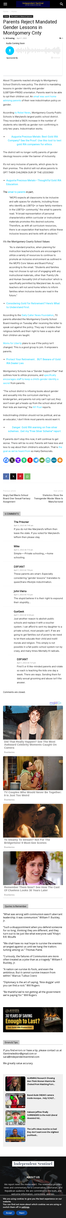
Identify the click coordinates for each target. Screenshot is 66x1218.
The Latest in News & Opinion (21, 16)
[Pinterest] (20, 476)
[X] (12, 460)
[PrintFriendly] (48, 460)
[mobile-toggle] (5, 4)
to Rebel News (23, 112)
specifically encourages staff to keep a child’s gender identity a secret (30, 379)
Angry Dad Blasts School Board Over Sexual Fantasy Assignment (16, 498)
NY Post (37, 407)
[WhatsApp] (27, 476)
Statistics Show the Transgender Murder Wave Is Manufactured (48, 498)
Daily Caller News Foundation (38, 315)
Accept (9, 1213)
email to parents (17, 192)
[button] (61, 4)
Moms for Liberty (12, 343)
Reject (21, 1213)
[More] (60, 460)
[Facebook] (6, 460)
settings (25, 1207)
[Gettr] (30, 460)
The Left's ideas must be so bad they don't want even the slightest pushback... (43, 1132)
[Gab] (24, 460)
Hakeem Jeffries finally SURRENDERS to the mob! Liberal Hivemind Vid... (42, 1115)
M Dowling (10, 38)
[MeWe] (54, 460)
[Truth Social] (18, 460)
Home (5, 11)
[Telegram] (36, 460)
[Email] (42, 460)
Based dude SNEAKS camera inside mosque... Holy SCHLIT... (41, 1096)
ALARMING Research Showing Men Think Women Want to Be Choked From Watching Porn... (41, 1081)
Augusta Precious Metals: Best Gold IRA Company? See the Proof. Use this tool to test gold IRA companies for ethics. (34, 140)
